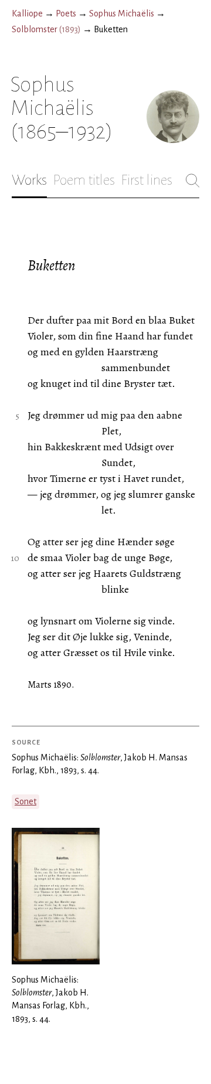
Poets (66, 13)
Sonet (25, 801)
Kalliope (27, 13)
